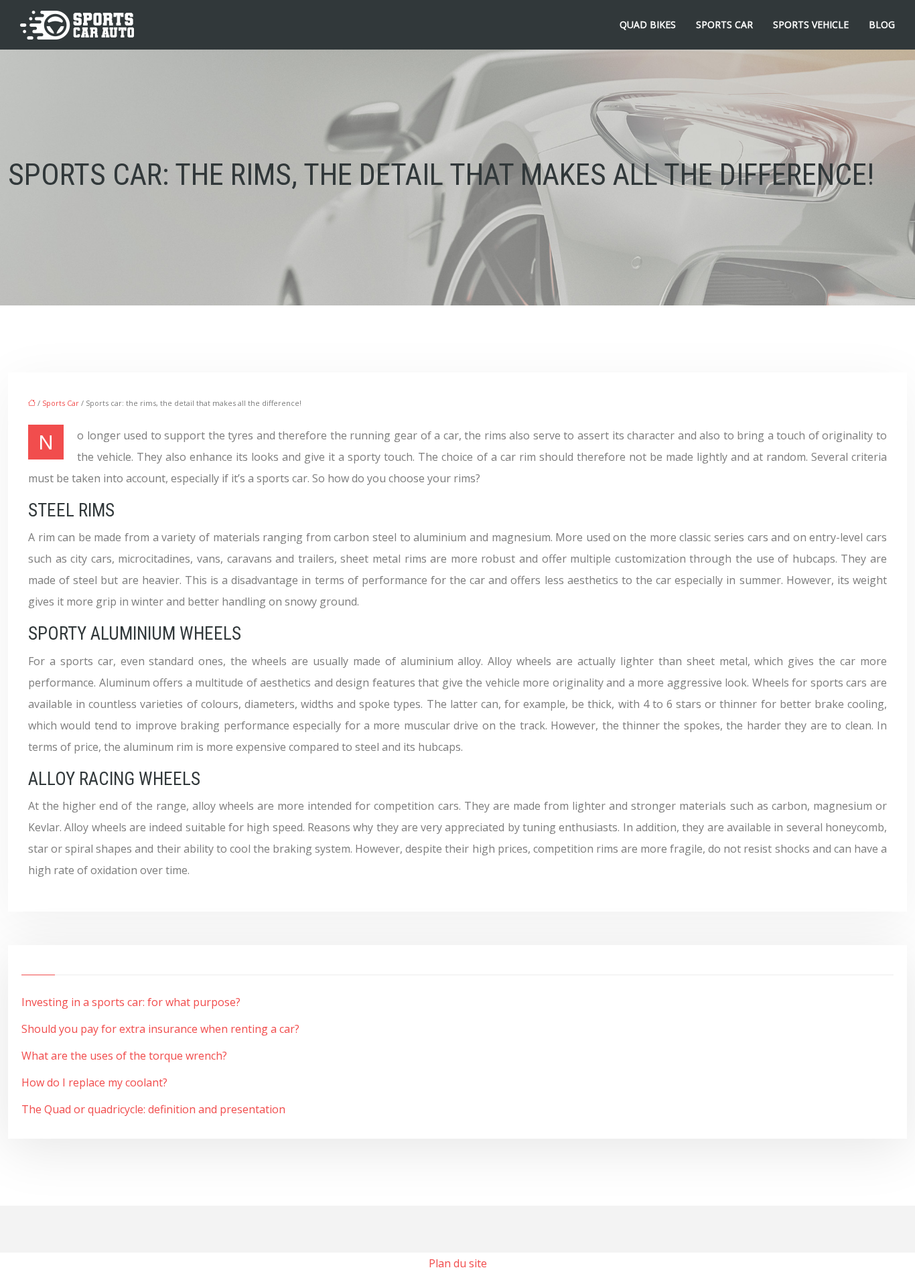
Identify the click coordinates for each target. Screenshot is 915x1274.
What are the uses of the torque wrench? (124, 1055)
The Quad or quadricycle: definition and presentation (153, 1109)
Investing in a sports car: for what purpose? (130, 1002)
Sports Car (724, 24)
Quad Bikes (648, 24)
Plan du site (458, 1263)
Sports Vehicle (811, 24)
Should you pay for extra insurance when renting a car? (160, 1028)
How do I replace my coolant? (94, 1082)
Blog (882, 24)
